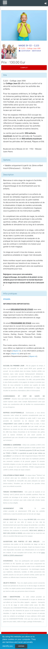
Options (6, 160)
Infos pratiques (10, 293)
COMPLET (24, 67)
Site (5, 75)
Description (8, 174)
